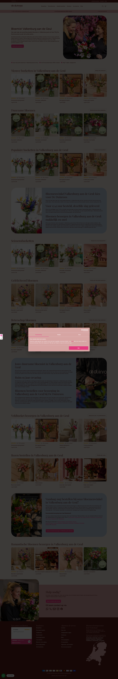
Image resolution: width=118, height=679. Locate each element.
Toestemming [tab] (38, 334)
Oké (78, 348)
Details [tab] (59, 334)
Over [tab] (79, 334)
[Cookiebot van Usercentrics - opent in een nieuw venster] (82, 330)
